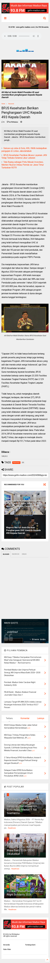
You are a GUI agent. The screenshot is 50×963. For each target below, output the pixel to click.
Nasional (11, 103)
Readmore (12, 828)
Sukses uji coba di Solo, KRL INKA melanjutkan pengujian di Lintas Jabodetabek (24, 149)
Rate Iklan (7, 949)
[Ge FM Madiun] (23, 19)
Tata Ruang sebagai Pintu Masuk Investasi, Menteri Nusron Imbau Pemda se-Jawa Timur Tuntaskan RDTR (22, 165)
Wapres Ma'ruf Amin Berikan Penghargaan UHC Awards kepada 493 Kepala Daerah (23, 530)
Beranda (6, 945)
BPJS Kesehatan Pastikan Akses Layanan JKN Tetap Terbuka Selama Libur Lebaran (24, 156)
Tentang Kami (30, 945)
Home (3, 103)
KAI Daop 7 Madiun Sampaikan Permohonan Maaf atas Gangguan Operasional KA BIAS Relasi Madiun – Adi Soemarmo (25, 806)
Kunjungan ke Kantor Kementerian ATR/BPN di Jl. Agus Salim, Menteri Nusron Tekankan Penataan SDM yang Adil (23, 505)
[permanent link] (21, 122)
